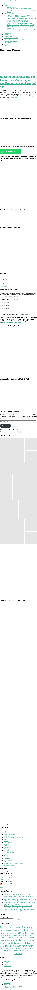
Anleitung (27, 927)
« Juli (1, 887)
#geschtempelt (7, 927)
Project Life (7, 854)
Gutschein (2, 937)
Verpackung (18, 950)
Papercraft (6, 940)
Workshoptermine (9, 865)
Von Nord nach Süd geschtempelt (13, 863)
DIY (19, 932)
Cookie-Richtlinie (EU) (10, 987)
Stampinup (3, 948)
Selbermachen (14, 945)
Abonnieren (5, 426)
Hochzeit (6, 844)
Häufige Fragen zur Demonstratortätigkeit (15, 39)
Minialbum (7, 850)
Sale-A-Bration (30, 940)
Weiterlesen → (15, 97)
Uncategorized (8, 858)
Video (27, 950)
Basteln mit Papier (21, 930)
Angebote (6, 831)
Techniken (7, 857)
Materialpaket (7, 849)
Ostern (1, 940)
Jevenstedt (20, 937)
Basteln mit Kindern (9, 834)
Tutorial (8, 950)
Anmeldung (3, 286)
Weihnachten (3, 954)
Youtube (18, 953)
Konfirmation (7, 847)
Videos (6, 862)
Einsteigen (2, 935)
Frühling (6, 935)
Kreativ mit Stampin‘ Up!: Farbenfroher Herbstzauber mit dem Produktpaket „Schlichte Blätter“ (20, 903)
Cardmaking (3, 933)
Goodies (6, 841)
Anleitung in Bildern (5, 930)
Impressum (7, 983)
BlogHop (6, 836)
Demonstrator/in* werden (11, 38)
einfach (25, 933)
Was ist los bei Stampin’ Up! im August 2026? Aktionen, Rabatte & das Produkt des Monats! (20, 22)
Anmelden (7, 961)
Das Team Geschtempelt (10, 41)
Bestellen (32, 930)
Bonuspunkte (7, 33)
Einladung (32, 933)
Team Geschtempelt (26, 948)
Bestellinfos (26, 314)
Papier (12, 940)
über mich (6, 44)
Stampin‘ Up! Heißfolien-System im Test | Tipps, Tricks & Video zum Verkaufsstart (21, 15)
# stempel (18, 927)
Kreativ (26, 937)
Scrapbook (7, 855)
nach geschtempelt (9, 852)
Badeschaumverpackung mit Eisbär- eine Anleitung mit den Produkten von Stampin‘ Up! (18, 81)
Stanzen (13, 948)
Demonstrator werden (12, 933)
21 (8, 881)
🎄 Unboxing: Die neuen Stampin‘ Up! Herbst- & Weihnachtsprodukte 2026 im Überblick (21, 19)
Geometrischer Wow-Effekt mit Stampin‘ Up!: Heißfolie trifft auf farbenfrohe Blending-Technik (19, 910)
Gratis (26, 935)
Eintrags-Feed (7, 962)
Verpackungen (8, 860)
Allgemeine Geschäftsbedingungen (13, 986)
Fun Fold (11, 935)
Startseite (6, 4)
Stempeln (18, 948)
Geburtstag (15, 935)
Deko (5, 839)
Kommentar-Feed (9, 964)
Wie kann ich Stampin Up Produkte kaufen (19, 8)
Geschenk (21, 935)
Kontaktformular (8, 42)
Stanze (8, 948)
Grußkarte (31, 935)
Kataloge (6, 34)
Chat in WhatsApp (12, 151)
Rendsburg (20, 940)
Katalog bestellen (8, 36)
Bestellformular (11, 7)
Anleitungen (7, 46)
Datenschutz (7, 984)
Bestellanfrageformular (10, 322)
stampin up (27, 945)
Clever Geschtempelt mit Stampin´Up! (14, 837)
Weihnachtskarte (10, 953)
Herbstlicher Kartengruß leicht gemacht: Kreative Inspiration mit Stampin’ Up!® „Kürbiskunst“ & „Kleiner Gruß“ (20, 896)
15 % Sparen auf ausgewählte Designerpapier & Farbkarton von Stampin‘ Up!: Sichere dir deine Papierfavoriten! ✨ (20, 26)
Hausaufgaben (8, 842)
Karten (5, 845)
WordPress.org (8, 966)
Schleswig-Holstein (10, 943)
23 (11, 881)
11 (2, 880)
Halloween (6, 937)
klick (19, 322)
